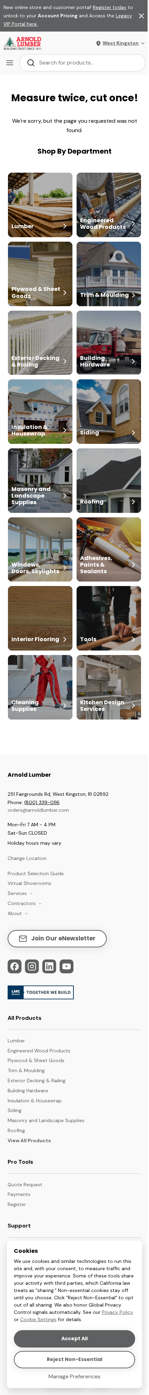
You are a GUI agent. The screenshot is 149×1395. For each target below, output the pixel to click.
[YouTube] (66, 966)
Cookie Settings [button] (38, 1319)
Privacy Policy (117, 1312)
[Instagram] (32, 966)
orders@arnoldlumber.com (38, 810)
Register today (109, 7)
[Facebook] (14, 966)
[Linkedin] (49, 966)
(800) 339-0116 (42, 802)
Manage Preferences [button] (74, 1376)
